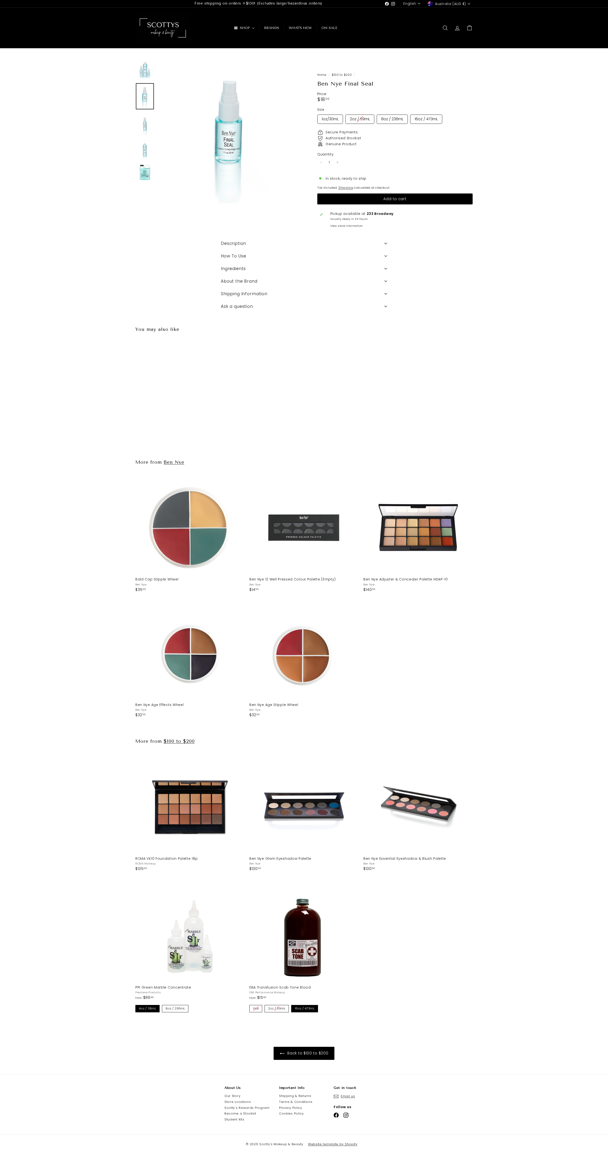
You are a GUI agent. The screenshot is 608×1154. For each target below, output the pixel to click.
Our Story (232, 1096)
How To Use (233, 256)
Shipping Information (244, 294)
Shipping (345, 188)
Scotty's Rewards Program (247, 1108)
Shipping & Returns (295, 1096)
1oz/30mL (330, 118)
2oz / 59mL (360, 118)
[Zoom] (229, 131)
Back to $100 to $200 (307, 1053)
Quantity (325, 154)
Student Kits (234, 1119)
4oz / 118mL (147, 1008)
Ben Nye (174, 462)
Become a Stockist (240, 1113)
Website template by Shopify (332, 1144)
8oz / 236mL (392, 118)
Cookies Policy (291, 1113)
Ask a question (237, 306)
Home (322, 75)
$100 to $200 (342, 75)
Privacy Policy (290, 1108)
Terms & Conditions (296, 1102)
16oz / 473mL (426, 118)
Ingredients (233, 268)
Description (233, 243)
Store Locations (237, 1102)
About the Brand (239, 281)
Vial (256, 1008)
